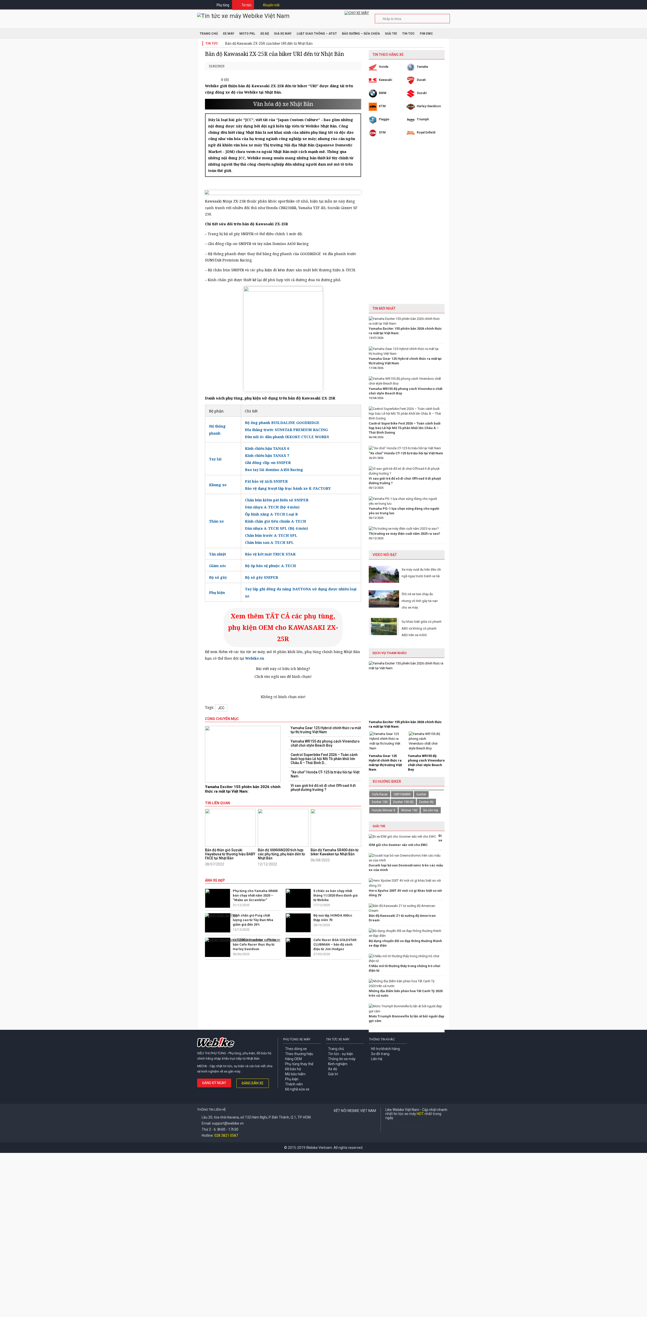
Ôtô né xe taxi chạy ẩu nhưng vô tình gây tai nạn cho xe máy (420, 600)
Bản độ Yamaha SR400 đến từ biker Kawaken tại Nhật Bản (335, 852)
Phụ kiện (217, 592)
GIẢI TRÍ (379, 826)
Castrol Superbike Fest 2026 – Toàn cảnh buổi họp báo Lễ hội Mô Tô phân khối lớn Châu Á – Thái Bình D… (324, 759)
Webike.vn (254, 658)
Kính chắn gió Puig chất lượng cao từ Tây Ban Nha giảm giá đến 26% (253, 919)
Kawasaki (385, 80)
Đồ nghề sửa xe (297, 1089)
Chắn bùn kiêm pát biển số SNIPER (276, 500)
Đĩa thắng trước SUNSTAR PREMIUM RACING (286, 429)
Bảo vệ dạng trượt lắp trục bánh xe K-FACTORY (288, 488)
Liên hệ (376, 1059)
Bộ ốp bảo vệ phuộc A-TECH (270, 565)
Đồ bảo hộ (293, 1069)
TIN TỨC (408, 33)
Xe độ (332, 1069)
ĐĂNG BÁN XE (253, 1083)
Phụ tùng (223, 5)
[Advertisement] (407, 224)
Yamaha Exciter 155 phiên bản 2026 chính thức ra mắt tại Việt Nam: (243, 789)
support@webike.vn (228, 1123)
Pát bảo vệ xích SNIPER (266, 481)
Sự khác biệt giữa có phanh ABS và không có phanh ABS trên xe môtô (422, 628)
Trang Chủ (209, 33)
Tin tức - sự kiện (340, 1054)
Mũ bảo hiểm (295, 1074)
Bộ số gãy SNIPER (261, 577)
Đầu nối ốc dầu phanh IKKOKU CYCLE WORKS (287, 436)
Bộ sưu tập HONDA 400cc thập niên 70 (332, 917)
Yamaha (422, 67)
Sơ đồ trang (380, 1054)
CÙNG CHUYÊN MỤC (222, 719)
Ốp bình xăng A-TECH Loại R (271, 514)
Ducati (421, 80)
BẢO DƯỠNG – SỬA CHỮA (361, 33)
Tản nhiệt (217, 554)
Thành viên (294, 1084)
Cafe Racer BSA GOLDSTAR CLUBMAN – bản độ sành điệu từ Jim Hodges (334, 944)
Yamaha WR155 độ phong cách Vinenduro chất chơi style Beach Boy (325, 743)
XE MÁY (228, 33)
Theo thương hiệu (299, 1054)
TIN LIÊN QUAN (217, 803)
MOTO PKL (247, 33)
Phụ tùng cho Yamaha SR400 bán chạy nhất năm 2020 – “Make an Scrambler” (255, 895)
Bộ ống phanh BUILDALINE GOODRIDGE (282, 422)
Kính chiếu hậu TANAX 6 (267, 448)
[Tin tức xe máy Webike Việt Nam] (243, 15)
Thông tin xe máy (342, 1059)
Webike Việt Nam (409, 1126)
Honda (383, 67)
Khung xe (218, 484)
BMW (382, 93)
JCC (221, 708)
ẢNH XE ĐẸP (215, 880)
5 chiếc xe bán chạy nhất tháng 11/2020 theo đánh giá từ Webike (335, 895)
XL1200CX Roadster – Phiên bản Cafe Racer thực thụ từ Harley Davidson (254, 944)
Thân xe (216, 521)
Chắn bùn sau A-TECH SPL (269, 542)
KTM (382, 106)
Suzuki (422, 93)
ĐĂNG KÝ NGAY (214, 1083)
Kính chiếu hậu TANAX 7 (267, 455)
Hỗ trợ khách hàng (385, 1049)
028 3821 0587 (226, 1135)
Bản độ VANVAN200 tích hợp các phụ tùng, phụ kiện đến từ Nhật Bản (281, 854)
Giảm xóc (217, 565)
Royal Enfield (426, 132)
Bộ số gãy (218, 577)
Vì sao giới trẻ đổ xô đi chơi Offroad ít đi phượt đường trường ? (323, 788)
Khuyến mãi (271, 5)
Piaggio (384, 119)
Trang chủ (336, 1049)
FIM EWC (426, 33)
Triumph (423, 119)
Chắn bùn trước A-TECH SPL (271, 535)
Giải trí (391, 33)
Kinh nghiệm (338, 1064)
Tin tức (246, 5)
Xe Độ (264, 33)
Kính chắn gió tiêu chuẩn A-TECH (275, 521)
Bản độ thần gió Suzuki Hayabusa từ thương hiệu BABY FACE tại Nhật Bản (230, 854)
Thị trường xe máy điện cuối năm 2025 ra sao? (404, 533)
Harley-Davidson (429, 106)
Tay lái (215, 459)
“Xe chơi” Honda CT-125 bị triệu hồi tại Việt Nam (325, 774)
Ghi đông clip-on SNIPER (268, 462)
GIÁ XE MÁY (283, 33)
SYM (382, 132)
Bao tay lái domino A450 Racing (274, 469)
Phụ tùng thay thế (299, 1064)
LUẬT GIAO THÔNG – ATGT (317, 33)
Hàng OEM (293, 1059)
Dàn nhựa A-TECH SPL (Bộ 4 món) (276, 528)
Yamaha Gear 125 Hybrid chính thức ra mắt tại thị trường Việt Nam (326, 730)
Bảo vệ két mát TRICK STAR (270, 554)
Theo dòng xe (296, 1049)
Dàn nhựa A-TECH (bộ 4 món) (272, 507)
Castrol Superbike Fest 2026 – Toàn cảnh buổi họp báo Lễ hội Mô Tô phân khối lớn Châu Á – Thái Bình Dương (405, 427)
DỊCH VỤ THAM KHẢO (389, 653)
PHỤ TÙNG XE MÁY (296, 1039)
